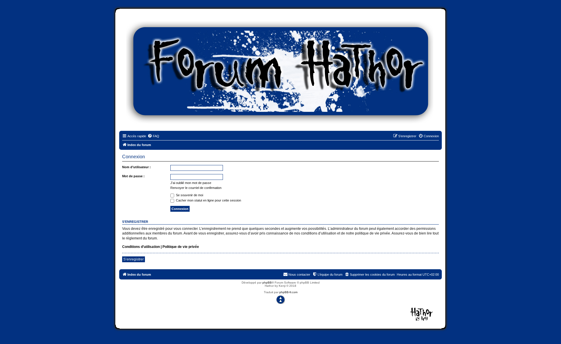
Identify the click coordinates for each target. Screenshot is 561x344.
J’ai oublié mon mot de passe (190, 183)
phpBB (267, 282)
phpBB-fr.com (288, 292)
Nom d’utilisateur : (136, 167)
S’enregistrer (133, 259)
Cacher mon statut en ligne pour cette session (208, 200)
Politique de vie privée (180, 247)
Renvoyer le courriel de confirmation (195, 188)
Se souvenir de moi (189, 195)
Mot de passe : (133, 176)
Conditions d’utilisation (141, 247)
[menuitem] (153, 136)
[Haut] (280, 299)
